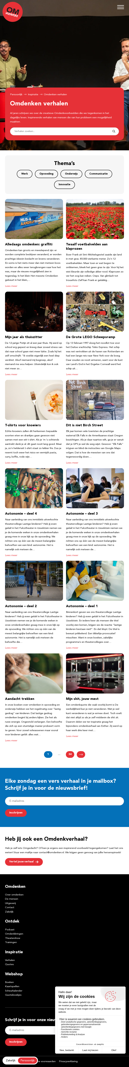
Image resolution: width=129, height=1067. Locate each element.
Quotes (9, 964)
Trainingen (11, 942)
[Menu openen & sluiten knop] (120, 7)
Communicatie (98, 174)
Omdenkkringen (14, 934)
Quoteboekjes (13, 995)
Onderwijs (71, 174)
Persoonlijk (16, 94)
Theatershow (12, 938)
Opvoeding (46, 174)
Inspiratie (33, 94)
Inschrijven (16, 813)
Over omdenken (14, 895)
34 (70, 754)
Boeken (9, 982)
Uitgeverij (10, 903)
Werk (24, 174)
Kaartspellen (12, 986)
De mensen (11, 899)
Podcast (9, 930)
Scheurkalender (13, 991)
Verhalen (10, 960)
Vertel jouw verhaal (21, 862)
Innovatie (64, 184)
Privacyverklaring (68, 1061)
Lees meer (11, 286)
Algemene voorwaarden (42, 1061)
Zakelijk (9, 912)
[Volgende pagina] (81, 754)
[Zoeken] (114, 131)
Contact (9, 907)
